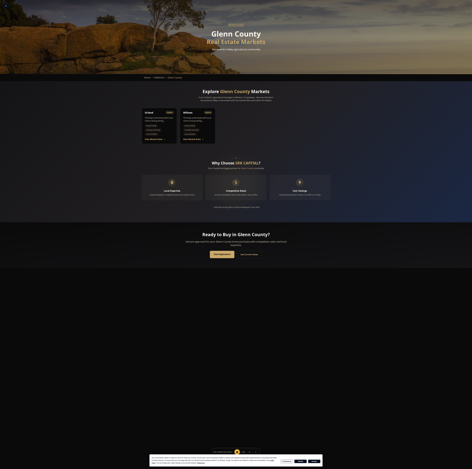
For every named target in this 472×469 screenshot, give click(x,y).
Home (147, 77)
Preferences (286, 461)
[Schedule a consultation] (237, 452)
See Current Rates (249, 254)
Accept (314, 461)
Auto (243, 452)
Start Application (222, 254)
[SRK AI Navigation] (6, 6)
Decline (300, 461)
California (159, 77)
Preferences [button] (201, 463)
